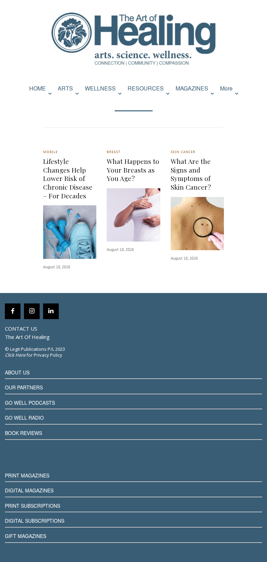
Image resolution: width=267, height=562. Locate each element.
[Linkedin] (51, 311)
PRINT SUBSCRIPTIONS (32, 505)
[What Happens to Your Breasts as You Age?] (133, 215)
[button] (255, 103)
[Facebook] (13, 311)
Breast (113, 152)
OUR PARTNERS (24, 387)
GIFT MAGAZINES (25, 535)
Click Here (15, 355)
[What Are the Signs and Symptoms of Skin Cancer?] (197, 223)
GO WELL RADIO (24, 417)
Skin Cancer (183, 152)
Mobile (50, 152)
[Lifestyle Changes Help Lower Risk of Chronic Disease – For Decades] (69, 232)
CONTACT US (21, 328)
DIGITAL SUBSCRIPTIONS (34, 520)
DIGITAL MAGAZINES (29, 490)
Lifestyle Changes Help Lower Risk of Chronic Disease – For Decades (67, 178)
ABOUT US (17, 372)
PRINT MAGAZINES (27, 475)
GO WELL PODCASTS (30, 402)
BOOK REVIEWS (23, 432)
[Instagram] (32, 311)
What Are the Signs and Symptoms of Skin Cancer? (191, 174)
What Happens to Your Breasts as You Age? (133, 170)
